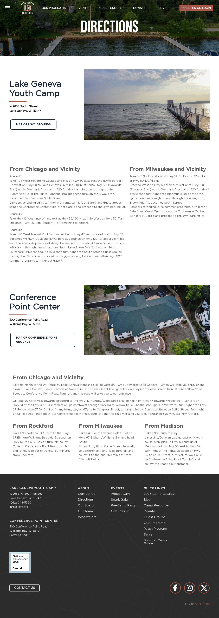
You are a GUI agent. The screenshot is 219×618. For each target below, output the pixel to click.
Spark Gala (119, 499)
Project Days (120, 493)
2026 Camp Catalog (159, 493)
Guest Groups (110, 8)
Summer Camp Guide (155, 542)
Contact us (24, 587)
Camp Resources (157, 505)
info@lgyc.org (18, 507)
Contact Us (86, 493)
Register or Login (196, 8)
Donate (139, 8)
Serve (161, 8)
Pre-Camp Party (123, 505)
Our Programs (54, 8)
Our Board (86, 505)
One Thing (202, 603)
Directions (86, 499)
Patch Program (155, 528)
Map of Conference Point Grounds (36, 339)
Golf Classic (120, 511)
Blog (147, 499)
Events (82, 8)
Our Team (85, 511)
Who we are (87, 517)
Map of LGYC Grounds (33, 124)
